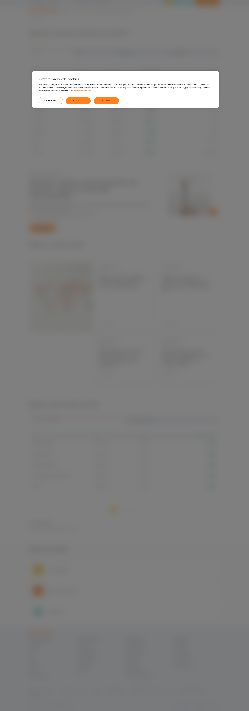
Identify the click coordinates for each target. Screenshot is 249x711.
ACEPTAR (106, 101)
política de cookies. (82, 90)
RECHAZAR (78, 101)
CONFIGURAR (50, 101)
